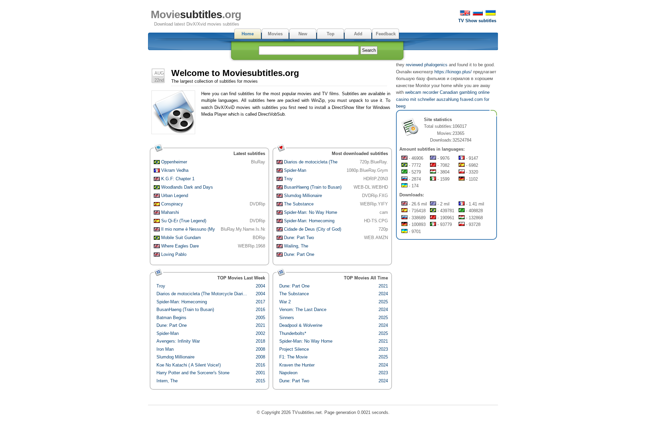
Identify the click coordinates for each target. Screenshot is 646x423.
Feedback (386, 33)
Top (330, 33)
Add (358, 33)
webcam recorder (421, 92)
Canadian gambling (458, 92)
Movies (275, 33)
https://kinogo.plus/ (453, 71)
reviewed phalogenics (426, 64)
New (302, 33)
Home (248, 33)
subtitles (196, 14)
